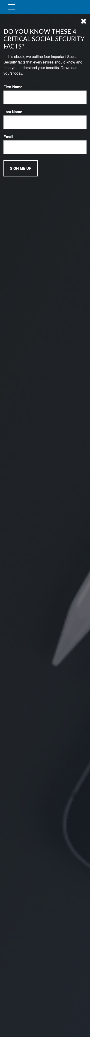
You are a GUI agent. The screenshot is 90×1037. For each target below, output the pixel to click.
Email (8, 136)
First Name (12, 86)
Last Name (12, 111)
